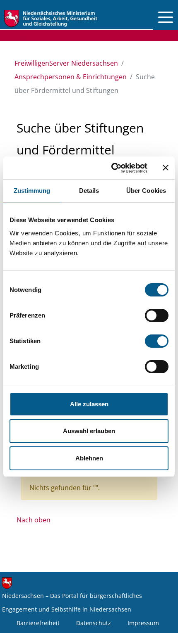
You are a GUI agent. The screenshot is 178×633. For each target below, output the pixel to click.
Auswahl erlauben (89, 430)
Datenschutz (93, 623)
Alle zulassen (89, 404)
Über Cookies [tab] (146, 190)
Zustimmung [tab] (32, 190)
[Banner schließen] (165, 168)
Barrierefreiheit (38, 623)
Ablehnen (89, 458)
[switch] (156, 315)
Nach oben (34, 519)
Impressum (143, 623)
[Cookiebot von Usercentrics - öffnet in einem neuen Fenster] (112, 168)
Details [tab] (89, 190)
